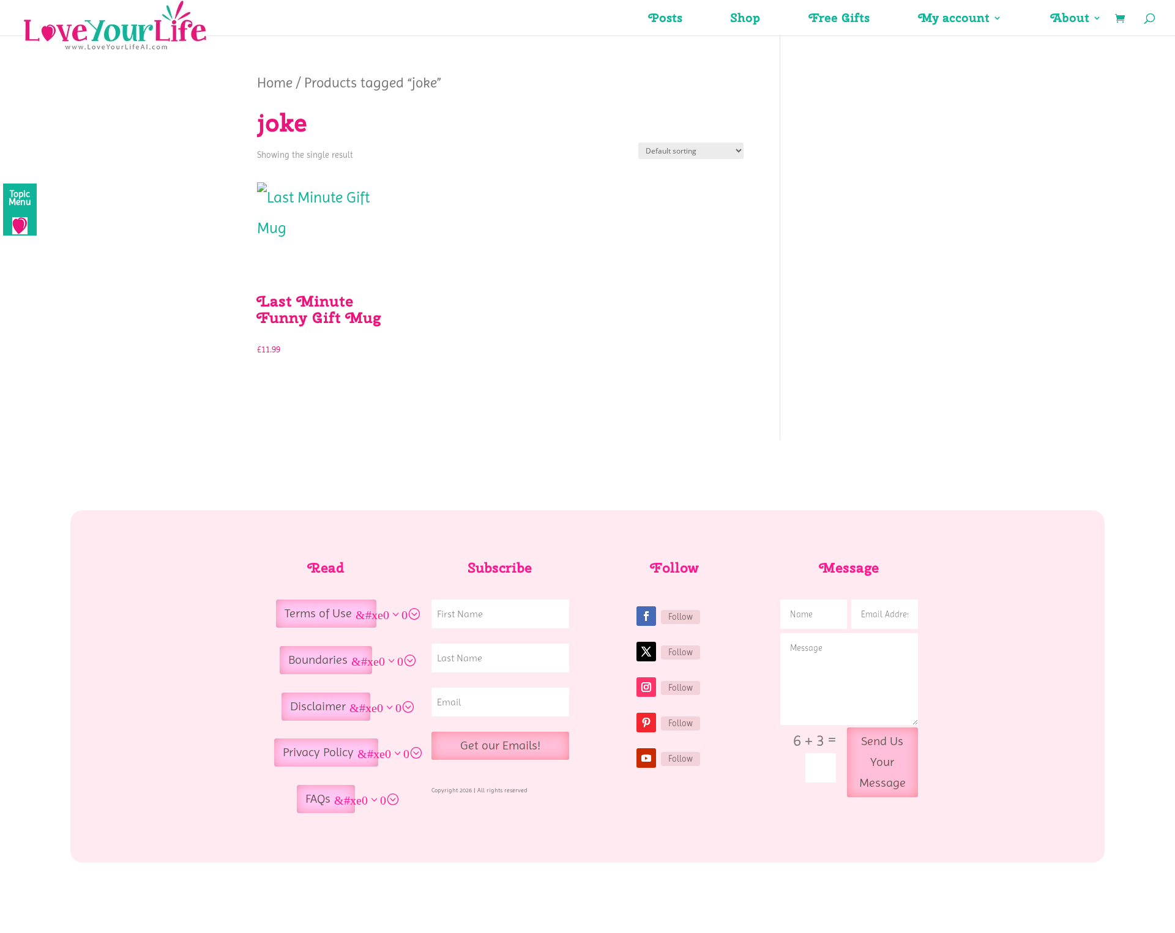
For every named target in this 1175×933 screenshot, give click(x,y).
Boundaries (318, 660)
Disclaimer (318, 706)
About (1070, 19)
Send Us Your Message (882, 762)
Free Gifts (839, 19)
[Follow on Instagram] (646, 687)
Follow (680, 617)
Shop (745, 19)
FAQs (317, 799)
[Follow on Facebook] (646, 616)
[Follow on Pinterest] (646, 722)
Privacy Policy (318, 752)
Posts (665, 19)
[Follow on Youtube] (646, 758)
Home (275, 83)
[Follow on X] (646, 651)
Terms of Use (318, 613)
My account (954, 19)
